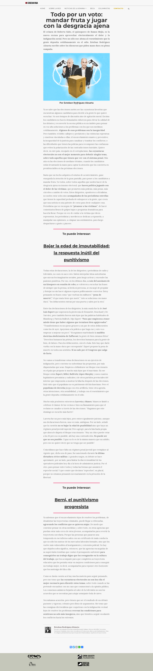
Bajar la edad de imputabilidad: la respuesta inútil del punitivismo (76, 252)
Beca (92, 8)
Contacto (118, 8)
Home (42, 8)
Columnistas (104, 8)
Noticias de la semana (75, 8)
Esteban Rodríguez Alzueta (66, 627)
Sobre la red (55, 8)
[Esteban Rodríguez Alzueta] (47, 631)
